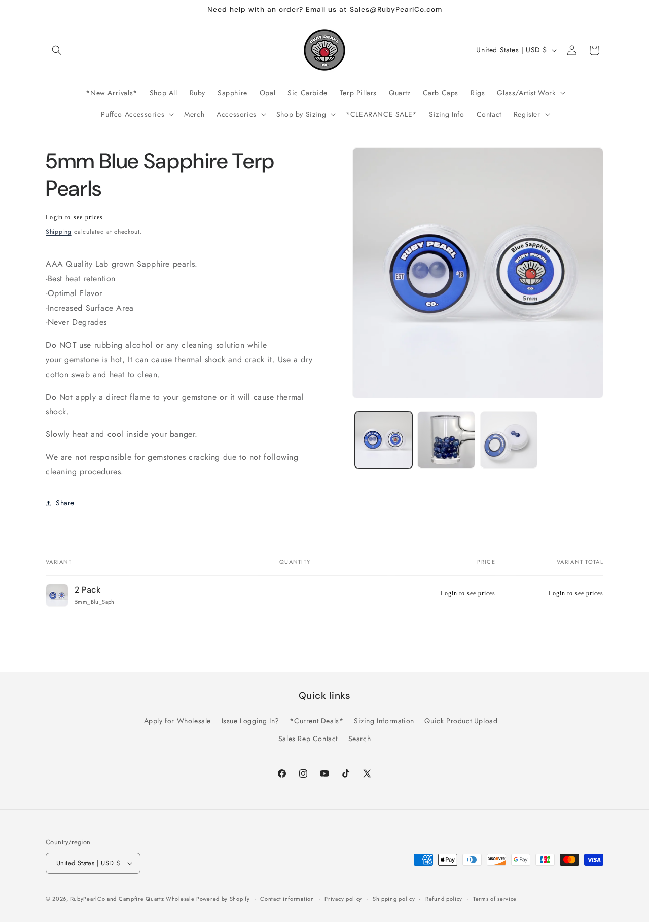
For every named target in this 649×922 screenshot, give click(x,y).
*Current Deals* (316, 721)
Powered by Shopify (223, 899)
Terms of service (495, 899)
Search (359, 738)
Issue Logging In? (250, 721)
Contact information (287, 899)
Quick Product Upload (460, 721)
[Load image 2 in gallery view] (446, 439)
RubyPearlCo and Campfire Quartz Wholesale (133, 899)
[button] (57, 50)
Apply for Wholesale (177, 721)
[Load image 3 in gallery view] (508, 439)
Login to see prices (74, 217)
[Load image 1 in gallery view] (383, 439)
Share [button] (65, 503)
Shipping (59, 231)
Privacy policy (343, 899)
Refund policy (443, 899)
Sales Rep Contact (308, 738)
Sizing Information (384, 721)
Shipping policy (394, 899)
